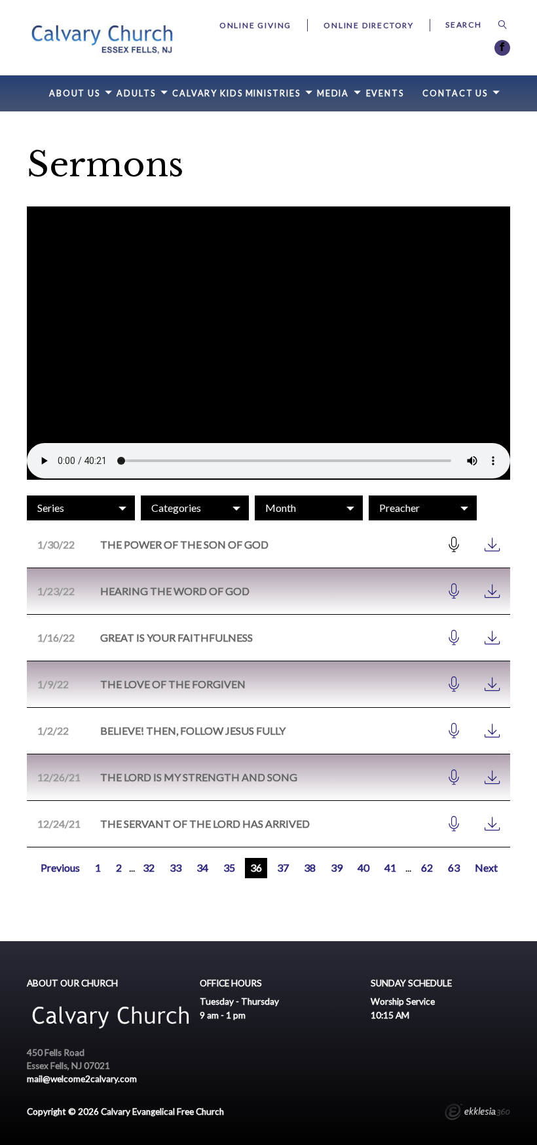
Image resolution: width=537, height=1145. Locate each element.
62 (427, 867)
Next (486, 867)
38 (310, 867)
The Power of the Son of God (184, 544)
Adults (136, 93)
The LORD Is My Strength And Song (198, 777)
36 (256, 867)
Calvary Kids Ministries (236, 93)
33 (175, 867)
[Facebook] (502, 48)
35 (229, 867)
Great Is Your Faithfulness (176, 637)
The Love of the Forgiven (173, 684)
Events (385, 93)
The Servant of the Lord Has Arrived (205, 823)
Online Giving (255, 25)
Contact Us (455, 93)
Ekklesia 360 (477, 1113)
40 (363, 867)
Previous (60, 867)
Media (333, 93)
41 (390, 867)
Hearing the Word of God (175, 591)
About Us (74, 93)
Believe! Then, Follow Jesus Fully (193, 730)
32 (149, 867)
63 (454, 867)
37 (283, 867)
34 (202, 867)
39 (337, 867)
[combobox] (81, 507)
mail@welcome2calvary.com (82, 1079)
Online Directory (369, 25)
